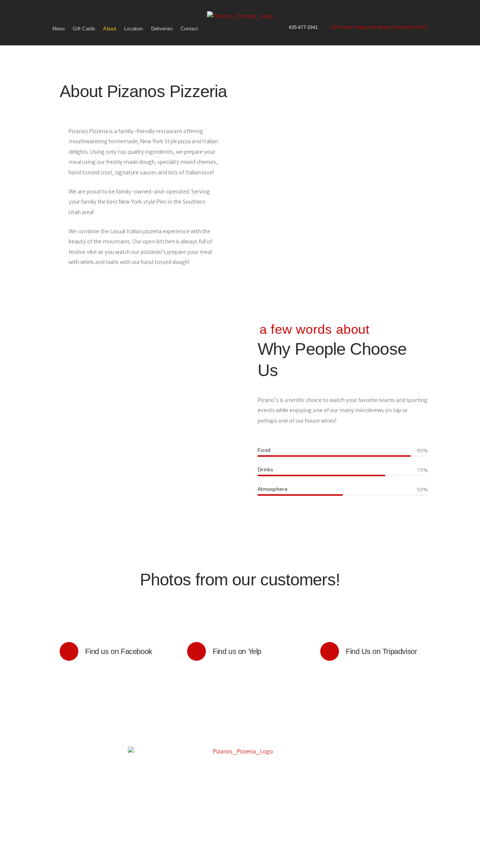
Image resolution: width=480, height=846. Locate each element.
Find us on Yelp (253, 651)
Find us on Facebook (123, 651)
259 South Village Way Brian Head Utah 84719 (380, 27)
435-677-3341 (303, 27)
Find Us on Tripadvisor (381, 651)
